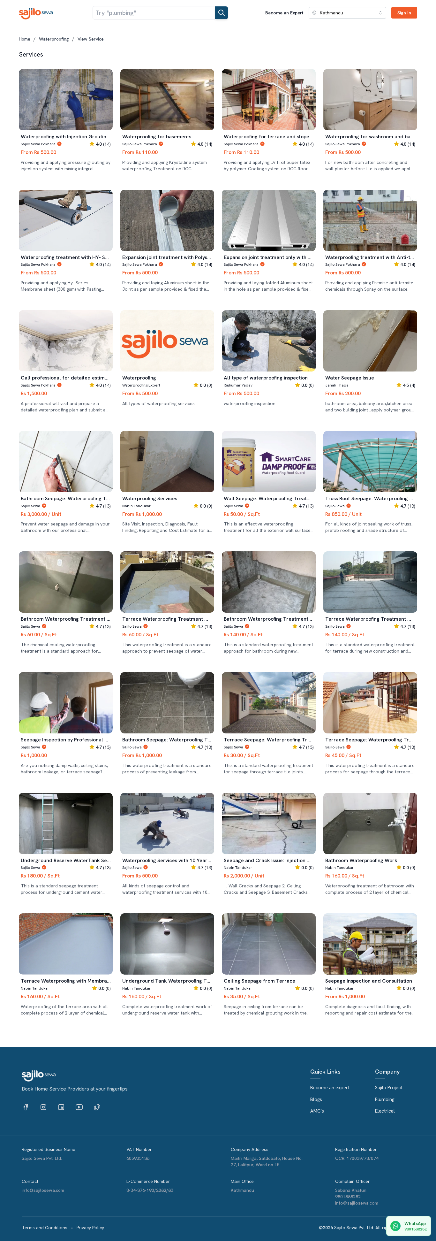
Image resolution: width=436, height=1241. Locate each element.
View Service (91, 39)
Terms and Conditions (44, 1227)
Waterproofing (54, 39)
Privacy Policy (90, 1227)
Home (24, 39)
